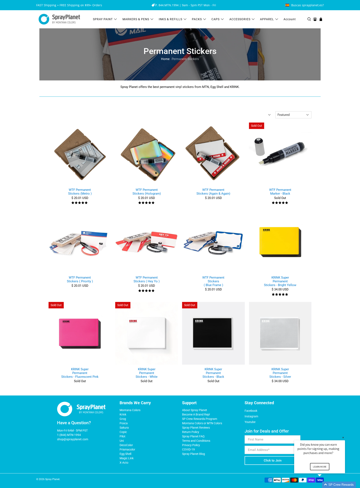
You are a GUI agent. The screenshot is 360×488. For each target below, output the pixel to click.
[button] (324, 485)
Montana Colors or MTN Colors (202, 423)
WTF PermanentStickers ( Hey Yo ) (147, 279)
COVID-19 (188, 449)
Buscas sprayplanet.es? (307, 5)
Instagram (251, 416)
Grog (123, 418)
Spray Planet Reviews (196, 427)
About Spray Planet (194, 410)
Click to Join (272, 460)
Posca (124, 423)
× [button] (343, 437)
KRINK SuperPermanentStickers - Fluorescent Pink (80, 373)
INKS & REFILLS (170, 19)
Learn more (319, 466)
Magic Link (127, 458)
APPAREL (267, 19)
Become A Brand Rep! (196, 414)
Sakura (124, 427)
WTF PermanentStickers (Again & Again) (213, 191)
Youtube (250, 422)
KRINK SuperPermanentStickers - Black (213, 373)
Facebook (251, 410)
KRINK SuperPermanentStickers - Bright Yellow (280, 281)
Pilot (122, 436)
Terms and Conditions (196, 440)
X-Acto (124, 462)
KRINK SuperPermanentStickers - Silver (280, 373)
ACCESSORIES (239, 19)
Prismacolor (127, 449)
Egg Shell (125, 453)
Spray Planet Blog (193, 453)
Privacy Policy (191, 445)
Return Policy (190, 432)
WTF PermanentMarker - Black (280, 191)
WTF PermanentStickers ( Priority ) (80, 279)
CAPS (215, 19)
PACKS (197, 19)
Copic (123, 432)
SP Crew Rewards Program (199, 418)
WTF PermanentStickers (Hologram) (146, 191)
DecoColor (126, 445)
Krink (123, 414)
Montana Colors (130, 410)
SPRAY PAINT (103, 19)
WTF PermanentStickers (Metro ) (80, 191)
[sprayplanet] (59, 19)
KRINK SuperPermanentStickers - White (147, 373)
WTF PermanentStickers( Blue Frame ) (213, 281)
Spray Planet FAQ (193, 436)
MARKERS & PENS (135, 19)
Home (165, 59)
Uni (122, 440)
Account (290, 19)
